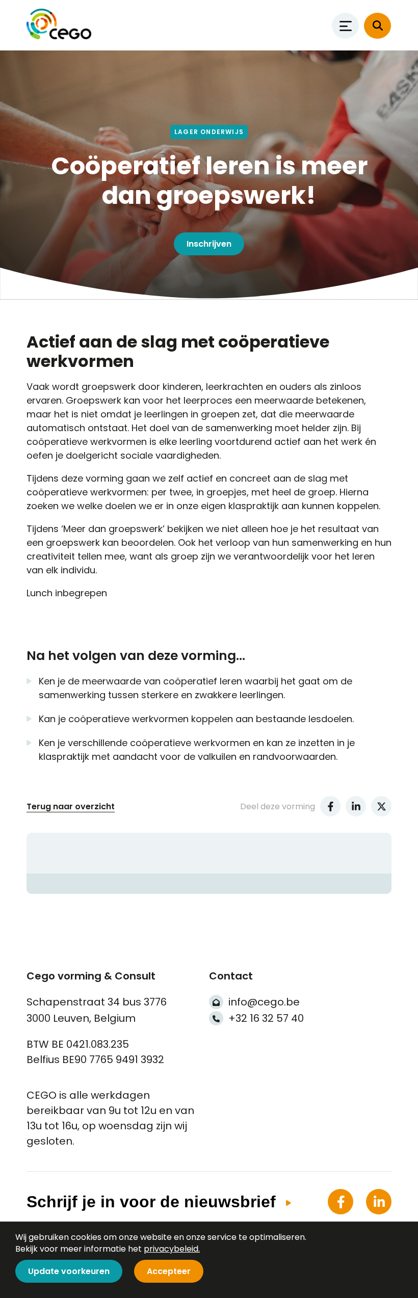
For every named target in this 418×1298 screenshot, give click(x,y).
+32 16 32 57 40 (266, 1018)
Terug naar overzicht (71, 806)
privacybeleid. (172, 1249)
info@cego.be (264, 1002)
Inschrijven (209, 244)
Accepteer (169, 1271)
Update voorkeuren (69, 1271)
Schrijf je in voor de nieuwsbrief (151, 1202)
